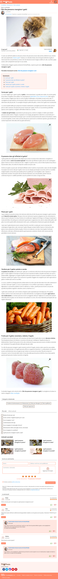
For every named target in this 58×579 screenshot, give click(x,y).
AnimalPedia (3, 5)
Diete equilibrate (46, 403)
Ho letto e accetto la (12, 482)
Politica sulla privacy (48, 575)
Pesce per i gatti (9, 82)
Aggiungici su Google (23, 50)
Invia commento (50, 483)
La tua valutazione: (22, 479)
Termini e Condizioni (38, 575)
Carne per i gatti (9, 78)
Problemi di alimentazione (13, 403)
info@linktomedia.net (35, 490)
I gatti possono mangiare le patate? (20, 450)
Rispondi (3, 505)
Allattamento (25, 403)
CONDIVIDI (51, 3)
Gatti (50, 51)
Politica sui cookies (6, 577)
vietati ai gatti (16, 58)
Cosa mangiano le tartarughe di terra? (12, 425)
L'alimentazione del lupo (9, 423)
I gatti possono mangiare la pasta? (19, 441)
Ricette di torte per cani (9, 415)
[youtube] (13, 569)
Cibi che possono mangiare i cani (27, 71)
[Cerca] (56, 2)
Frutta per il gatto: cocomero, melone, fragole (17, 87)
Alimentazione (10, 5)
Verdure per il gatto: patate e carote (14, 84)
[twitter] (6, 569)
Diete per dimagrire (35, 403)
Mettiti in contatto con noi (27, 575)
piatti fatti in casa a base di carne (39, 96)
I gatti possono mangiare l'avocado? (49, 450)
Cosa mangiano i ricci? (8, 420)
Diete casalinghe (16, 5)
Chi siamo (19, 575)
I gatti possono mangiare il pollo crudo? (13, 433)
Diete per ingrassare (29, 406)
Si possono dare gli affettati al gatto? (15, 80)
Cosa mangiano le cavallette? (10, 430)
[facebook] (3, 569)
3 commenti (8, 11)
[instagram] (9, 569)
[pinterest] (16, 569)
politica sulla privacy (16, 482)
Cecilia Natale (9, 14)
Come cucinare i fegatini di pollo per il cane (13, 418)
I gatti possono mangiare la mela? (48, 441)
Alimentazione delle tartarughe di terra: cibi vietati (15, 428)
